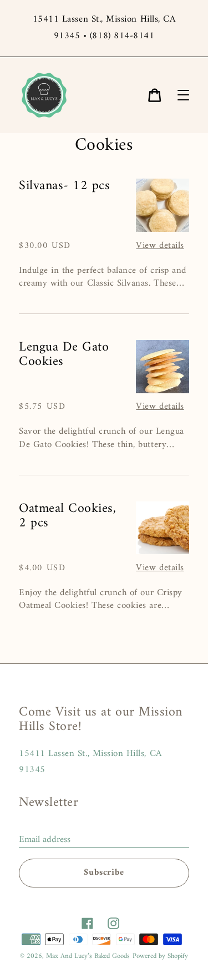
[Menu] (183, 95)
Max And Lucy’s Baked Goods (88, 956)
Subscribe (104, 872)
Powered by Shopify (160, 956)
